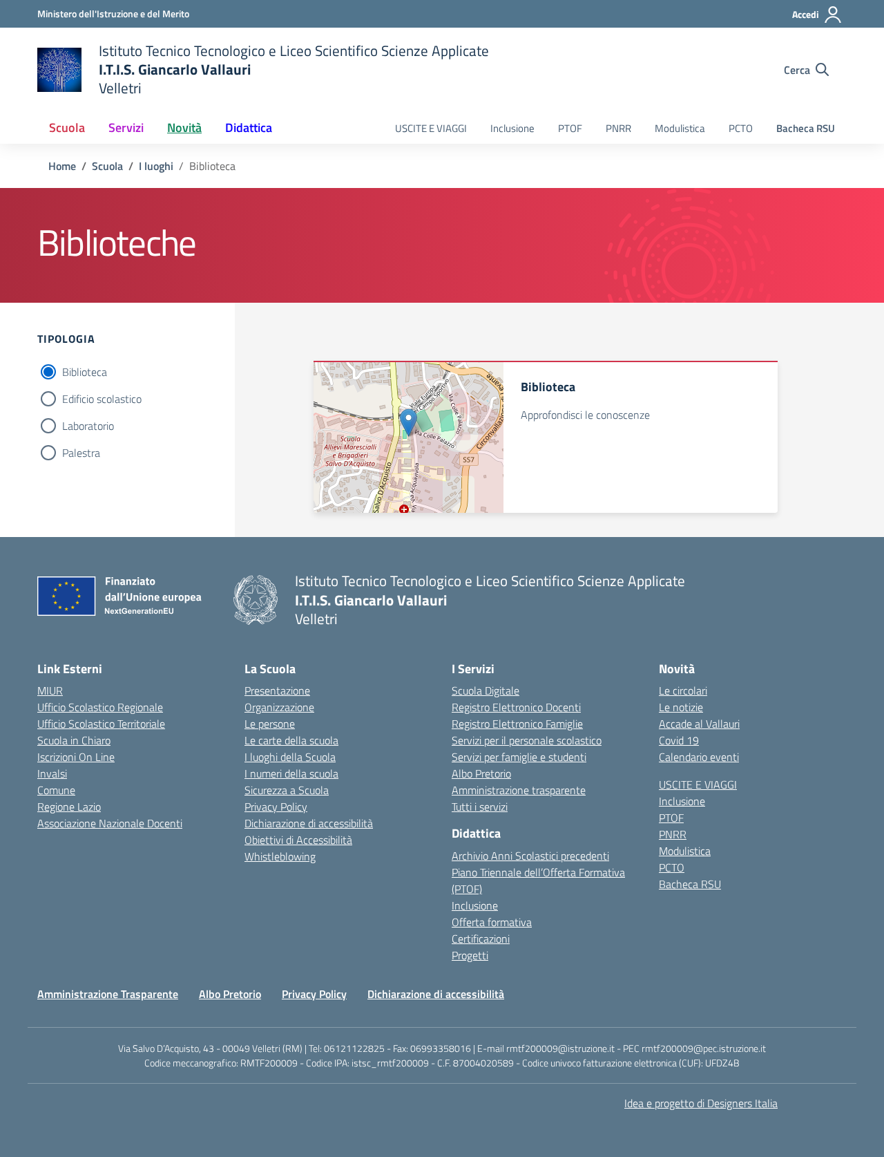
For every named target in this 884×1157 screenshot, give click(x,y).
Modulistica (680, 128)
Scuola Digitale (485, 690)
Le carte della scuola (291, 740)
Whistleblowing (280, 856)
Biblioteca (84, 372)
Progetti (470, 955)
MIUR (50, 690)
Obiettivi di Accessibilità (298, 839)
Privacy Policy (275, 806)
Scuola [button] (67, 127)
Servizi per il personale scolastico (527, 740)
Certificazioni (481, 938)
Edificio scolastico (102, 399)
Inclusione (512, 128)
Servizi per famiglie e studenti (519, 757)
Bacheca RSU (805, 128)
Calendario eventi (699, 757)
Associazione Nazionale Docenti (109, 823)
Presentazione (277, 690)
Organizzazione (279, 707)
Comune (56, 790)
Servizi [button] (126, 127)
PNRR (618, 128)
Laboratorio (88, 425)
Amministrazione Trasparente (107, 994)
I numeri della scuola (291, 773)
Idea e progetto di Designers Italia (701, 1103)
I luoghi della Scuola (290, 757)
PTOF (570, 128)
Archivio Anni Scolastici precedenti (530, 855)
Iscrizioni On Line (76, 757)
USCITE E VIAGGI (431, 128)
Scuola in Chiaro (73, 740)
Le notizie (681, 707)
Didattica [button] (248, 127)
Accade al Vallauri (699, 723)
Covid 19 (679, 740)
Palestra (81, 452)
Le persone (269, 723)
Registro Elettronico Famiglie (517, 723)
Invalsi (52, 773)
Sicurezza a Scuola (286, 790)
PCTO (741, 128)
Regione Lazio (69, 806)
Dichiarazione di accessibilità (308, 823)
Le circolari (683, 690)
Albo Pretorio (481, 773)
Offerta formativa (492, 922)
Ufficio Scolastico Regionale (100, 707)
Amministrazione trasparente (519, 790)
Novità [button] (184, 127)
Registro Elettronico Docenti (516, 707)
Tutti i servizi (480, 806)
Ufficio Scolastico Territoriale (101, 723)
